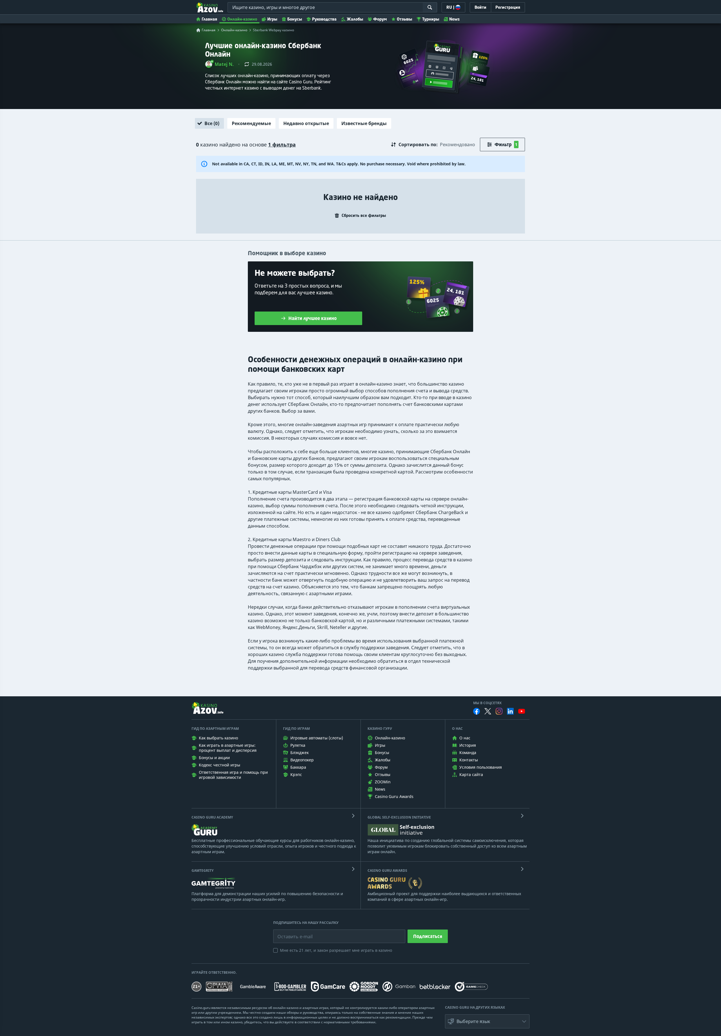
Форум (380, 19)
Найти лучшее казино (312, 318)
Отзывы (404, 19)
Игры (272, 19)
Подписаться (427, 936)
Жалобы (355, 19)
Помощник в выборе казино (287, 253)
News (454, 19)
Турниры (430, 19)
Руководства (324, 19)
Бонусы (294, 19)
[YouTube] (521, 711)
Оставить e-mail (290, 932)
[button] (219, 64)
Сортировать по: (418, 144)
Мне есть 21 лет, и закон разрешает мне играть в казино (336, 950)
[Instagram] (499, 711)
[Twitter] (487, 711)
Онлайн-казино (242, 19)
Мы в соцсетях (487, 703)
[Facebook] (476, 711)
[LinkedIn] (510, 711)
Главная (209, 19)
